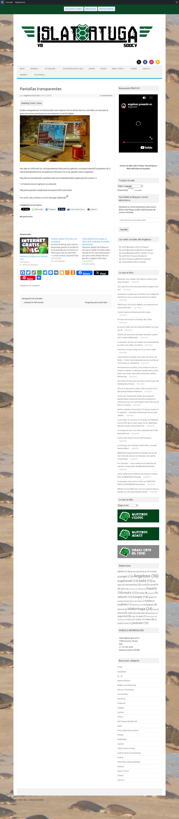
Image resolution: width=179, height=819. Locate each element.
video (149, 619)
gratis (153, 597)
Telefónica (122, 619)
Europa (142, 593)
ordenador (142, 613)
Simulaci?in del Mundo (32, 302)
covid (145, 585)
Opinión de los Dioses (126, 748)
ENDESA (142, 589)
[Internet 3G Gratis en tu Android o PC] (34, 245)
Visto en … (121, 780)
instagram (150, 604)
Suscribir (124, 230)
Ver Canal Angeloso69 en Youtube (132, 262)
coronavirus (133, 584)
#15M (119, 667)
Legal (119, 726)
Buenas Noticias (123, 681)
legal (156, 609)
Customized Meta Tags (73, 69)
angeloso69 (127, 580)
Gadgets (146, 69)
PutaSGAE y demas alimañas (128, 762)
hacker (141, 601)
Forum (92, 69)
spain (142, 616)
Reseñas (120, 766)
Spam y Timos (117, 69)
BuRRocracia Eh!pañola (126, 685)
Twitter (140, 619)
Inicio (22, 69)
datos (124, 589)
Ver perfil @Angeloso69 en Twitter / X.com (136, 253)
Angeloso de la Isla (31, 95)
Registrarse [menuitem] (20, 2)
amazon (144, 571)
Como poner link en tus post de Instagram (134, 438)
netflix (131, 613)
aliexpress (133, 571)
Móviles (120, 735)
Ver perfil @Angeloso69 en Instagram (134, 247)
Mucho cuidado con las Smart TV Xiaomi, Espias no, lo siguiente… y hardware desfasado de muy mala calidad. (138, 412)
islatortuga (140, 609)
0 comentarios (106, 95)
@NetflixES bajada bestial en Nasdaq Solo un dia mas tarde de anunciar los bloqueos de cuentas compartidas (137, 456)
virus (127, 623)
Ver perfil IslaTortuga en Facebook (133, 256)
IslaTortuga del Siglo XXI (127, 721)
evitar (151, 593)
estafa (130, 592)
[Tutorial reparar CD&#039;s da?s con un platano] (66, 250)
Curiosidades (122, 694)
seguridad (124, 616)
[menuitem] (2, 2)
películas (153, 613)
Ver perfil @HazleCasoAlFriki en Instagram (136, 250)
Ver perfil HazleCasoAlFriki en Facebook (135, 259)
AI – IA (119, 676)
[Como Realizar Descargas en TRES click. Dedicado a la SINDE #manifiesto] (97, 251)
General (34, 69)
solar (134, 616)
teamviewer (151, 616)
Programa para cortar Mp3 (97, 302)
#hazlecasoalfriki (106, 9)
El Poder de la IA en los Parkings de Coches (134, 319)
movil (122, 613)
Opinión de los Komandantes (129, 753)
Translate (138, 190)
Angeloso (146, 576)
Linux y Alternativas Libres (127, 730)
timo (131, 619)
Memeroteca (91, 9)
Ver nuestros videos (73, 9)
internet (122, 609)
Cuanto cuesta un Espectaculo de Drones (133, 312)
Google (140, 596)
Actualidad (50, 69)
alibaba (122, 571)
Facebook (121, 703)
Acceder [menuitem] (9, 2)
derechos (133, 589)
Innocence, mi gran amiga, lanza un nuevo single (136, 349)
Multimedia (39, 75)
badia (145, 580)
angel (126, 576)
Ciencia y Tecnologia (125, 690)
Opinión (23, 75)
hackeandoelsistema (126, 601)
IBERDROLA (137, 605)
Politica (120, 757)
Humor (120, 717)
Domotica (121, 699)
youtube (140, 622)
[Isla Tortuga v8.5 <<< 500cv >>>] (86, 50)
